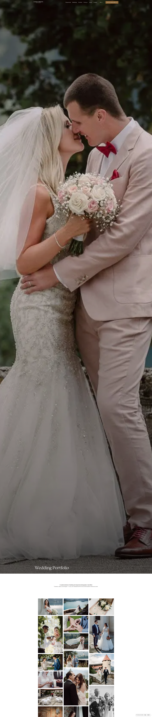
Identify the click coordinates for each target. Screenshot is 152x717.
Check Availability (112, 2)
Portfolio (80, 2)
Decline (148, 714)
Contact (95, 2)
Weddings (74, 2)
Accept (145, 714)
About (90, 2)
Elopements (68, 2)
